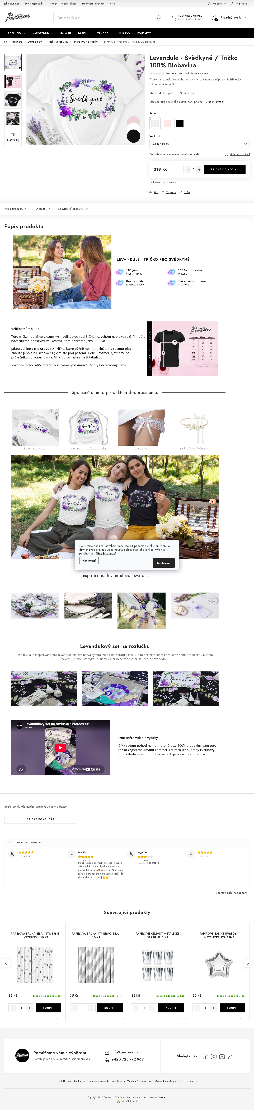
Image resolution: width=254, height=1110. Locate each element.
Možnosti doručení (240, 154)
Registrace (241, 3)
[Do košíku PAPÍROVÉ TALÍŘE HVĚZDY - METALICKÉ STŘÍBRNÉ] (232, 1007)
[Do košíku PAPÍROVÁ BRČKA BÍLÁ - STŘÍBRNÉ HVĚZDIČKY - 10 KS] (48, 1007)
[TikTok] (230, 1056)
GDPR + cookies (188, 1081)
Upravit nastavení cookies (154, 1097)
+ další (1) (13, 140)
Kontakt (61, 1081)
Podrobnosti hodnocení (196, 73)
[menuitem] (16, 33)
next (247, 963)
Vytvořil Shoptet (129, 1101)
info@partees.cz (124, 1052)
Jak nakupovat (11, 3)
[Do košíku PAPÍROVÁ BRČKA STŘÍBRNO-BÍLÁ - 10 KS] (110, 1007)
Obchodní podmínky (166, 1081)
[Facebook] (205, 1056)
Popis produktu (13, 209)
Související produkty (70, 209)
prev (6, 963)
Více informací (106, 554)
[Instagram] (214, 1056)
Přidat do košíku (225, 169)
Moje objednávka (34, 3)
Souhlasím (163, 563)
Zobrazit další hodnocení (231, 893)
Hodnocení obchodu (93, 3)
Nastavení (89, 561)
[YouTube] (222, 1056)
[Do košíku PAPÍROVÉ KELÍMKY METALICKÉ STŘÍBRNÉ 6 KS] (171, 1007)
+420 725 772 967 (189, 16)
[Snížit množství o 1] (188, 169)
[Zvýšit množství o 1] (199, 169)
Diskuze (41, 209)
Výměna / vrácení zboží (63, 3)
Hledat (159, 17)
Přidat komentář (41, 819)
